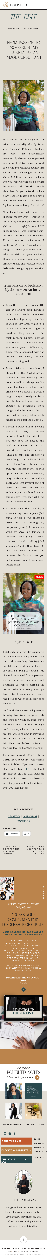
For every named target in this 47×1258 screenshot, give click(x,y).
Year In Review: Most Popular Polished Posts (35, 850)
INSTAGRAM (30, 816)
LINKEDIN (14, 816)
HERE (26, 768)
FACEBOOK (23, 821)
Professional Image (30, 28)
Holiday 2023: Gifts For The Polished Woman (12, 850)
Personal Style (14, 28)
